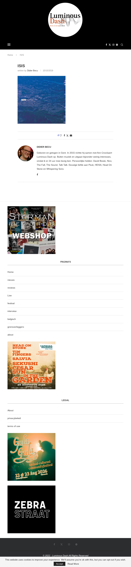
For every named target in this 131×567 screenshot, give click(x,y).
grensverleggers (16, 327)
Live (10, 295)
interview (12, 311)
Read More (73, 564)
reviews (11, 287)
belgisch (12, 319)
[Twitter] (110, 44)
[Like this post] (61, 135)
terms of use (14, 426)
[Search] (121, 44)
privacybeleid (14, 418)
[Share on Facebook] (64, 135)
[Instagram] (113, 44)
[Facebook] (106, 44)
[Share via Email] (71, 135)
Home (10, 55)
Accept (59, 564)
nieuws (11, 280)
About (10, 410)
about (10, 334)
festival (11, 303)
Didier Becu (32, 70)
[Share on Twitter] (67, 135)
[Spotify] (117, 44)
